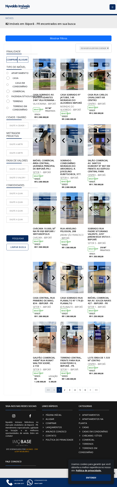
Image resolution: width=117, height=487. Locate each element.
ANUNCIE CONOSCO (56, 431)
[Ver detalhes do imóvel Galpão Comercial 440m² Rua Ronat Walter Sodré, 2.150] (45, 337)
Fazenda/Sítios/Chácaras (19, 96)
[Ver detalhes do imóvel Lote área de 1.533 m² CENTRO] (100, 337)
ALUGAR (50, 419)
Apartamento (19, 72)
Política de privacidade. (88, 470)
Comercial (19, 91)
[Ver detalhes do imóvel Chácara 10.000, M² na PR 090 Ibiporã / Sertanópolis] (45, 208)
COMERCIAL (88, 439)
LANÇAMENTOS (54, 427)
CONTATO (51, 435)
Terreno (18, 101)
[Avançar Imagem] (53, 74)
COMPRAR (51, 423)
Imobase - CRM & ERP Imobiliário (26, 450)
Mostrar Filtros (58, 38)
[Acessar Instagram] (13, 415)
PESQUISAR (18, 238)
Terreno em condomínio (19, 108)
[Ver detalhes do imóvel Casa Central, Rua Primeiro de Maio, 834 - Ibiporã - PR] (45, 277)
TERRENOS (87, 443)
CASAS (85, 427)
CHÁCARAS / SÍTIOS (92, 435)
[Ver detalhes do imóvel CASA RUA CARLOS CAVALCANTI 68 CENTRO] (100, 74)
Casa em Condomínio (19, 84)
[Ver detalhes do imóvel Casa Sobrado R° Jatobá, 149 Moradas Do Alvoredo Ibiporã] (72, 74)
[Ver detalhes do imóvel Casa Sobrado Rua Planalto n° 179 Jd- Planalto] (72, 277)
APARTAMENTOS (91, 414)
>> (96, 389)
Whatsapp (37, 109)
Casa (15, 77)
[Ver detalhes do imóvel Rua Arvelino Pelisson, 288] (72, 208)
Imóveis (9, 18)
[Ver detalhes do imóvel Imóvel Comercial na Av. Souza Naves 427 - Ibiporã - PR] (100, 277)
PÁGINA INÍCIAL (54, 414)
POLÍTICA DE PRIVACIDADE (59, 439)
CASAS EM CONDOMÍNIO (95, 431)
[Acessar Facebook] (30, 415)
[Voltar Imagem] (36, 74)
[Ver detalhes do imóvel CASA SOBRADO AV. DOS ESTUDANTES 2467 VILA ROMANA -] (45, 74)
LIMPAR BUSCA (18, 247)
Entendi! (91, 477)
